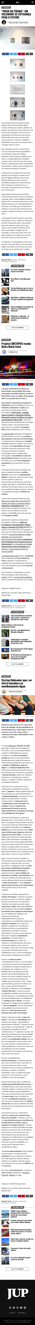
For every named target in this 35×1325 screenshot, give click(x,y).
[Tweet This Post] (13, 54)
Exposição (22, 260)
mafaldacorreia (13, 352)
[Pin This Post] (21, 54)
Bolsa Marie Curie (20, 606)
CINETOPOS (5, 607)
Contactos (12, 1313)
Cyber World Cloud (25, 1322)
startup (13, 1203)
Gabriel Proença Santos (15, 691)
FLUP (12, 607)
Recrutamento (21, 1313)
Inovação (23, 1201)
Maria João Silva (13, 22)
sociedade (5, 261)
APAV (10, 178)
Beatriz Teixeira (23, 22)
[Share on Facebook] (5, 54)
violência (14, 261)
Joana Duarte (20, 607)
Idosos (16, 1201)
